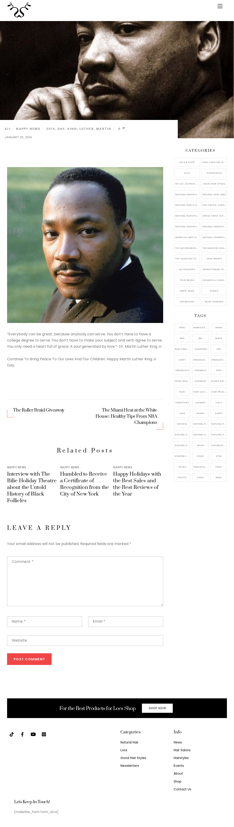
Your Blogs (187, 280)
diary (182, 359)
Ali (8, 129)
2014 (50, 129)
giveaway (200, 381)
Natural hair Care (219, 423)
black (218, 338)
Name (19, 621)
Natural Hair (200, 423)
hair (182, 391)
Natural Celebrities (214, 237)
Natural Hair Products (182, 434)
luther (87, 129)
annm (218, 327)
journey (200, 402)
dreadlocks (200, 359)
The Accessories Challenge (187, 248)
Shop (177, 781)
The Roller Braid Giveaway (38, 410)
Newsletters (129, 766)
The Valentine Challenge (187, 258)
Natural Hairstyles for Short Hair (187, 226)
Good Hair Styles (214, 183)
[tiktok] (11, 734)
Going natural (219, 381)
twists (182, 477)
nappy (218, 413)
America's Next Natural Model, (200, 327)
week (219, 477)
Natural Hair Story (200, 434)
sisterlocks (218, 445)
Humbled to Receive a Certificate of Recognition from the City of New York (84, 484)
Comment (22, 561)
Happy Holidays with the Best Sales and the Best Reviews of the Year (137, 484)
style (219, 456)
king (72, 129)
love (182, 413)
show (200, 445)
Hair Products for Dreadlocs (219, 391)
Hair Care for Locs (214, 162)
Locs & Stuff (187, 162)
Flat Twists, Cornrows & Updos (214, 204)
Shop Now (157, 708)
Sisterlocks (214, 172)
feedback (200, 370)
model (200, 413)
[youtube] (33, 734)
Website (19, 640)
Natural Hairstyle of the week (187, 215)
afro (182, 327)
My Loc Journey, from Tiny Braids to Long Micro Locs (187, 183)
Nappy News (28, 129)
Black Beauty (182, 348)
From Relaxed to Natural (182, 381)
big (200, 338)
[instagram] (43, 734)
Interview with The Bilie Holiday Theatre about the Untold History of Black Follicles (32, 487)
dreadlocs (182, 370)
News (178, 742)
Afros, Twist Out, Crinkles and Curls (214, 215)
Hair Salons (182, 750)
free (218, 370)
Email (99, 621)
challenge (200, 348)
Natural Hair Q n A (187, 204)
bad (182, 338)
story (200, 456)
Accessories (187, 269)
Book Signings (214, 301)
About (178, 773)
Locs (187, 172)
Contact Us (182, 789)
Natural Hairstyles (187, 194)
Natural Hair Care (214, 194)
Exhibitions (187, 301)
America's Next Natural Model (187, 237)
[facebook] (22, 734)
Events (214, 290)
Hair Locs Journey (200, 391)
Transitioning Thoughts (214, 269)
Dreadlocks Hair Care (219, 359)
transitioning (200, 466)
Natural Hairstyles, (219, 434)
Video (200, 477)
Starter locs (182, 456)
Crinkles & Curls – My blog (214, 280)
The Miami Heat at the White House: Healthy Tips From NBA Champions (126, 416)
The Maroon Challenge (214, 248)
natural (182, 423)
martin (103, 129)
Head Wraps (214, 258)
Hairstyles (181, 758)
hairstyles (182, 402)
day (61, 129)
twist (218, 466)
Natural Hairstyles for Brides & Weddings (214, 226)
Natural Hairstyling (182, 445)
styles (182, 466)
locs (219, 402)
